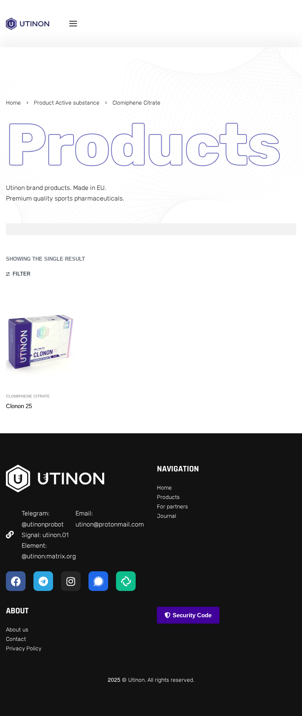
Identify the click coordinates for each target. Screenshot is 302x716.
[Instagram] (71, 581)
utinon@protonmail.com (110, 524)
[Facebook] (16, 581)
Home (13, 102)
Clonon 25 (19, 406)
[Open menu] (73, 23)
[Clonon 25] (41, 340)
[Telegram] (43, 581)
